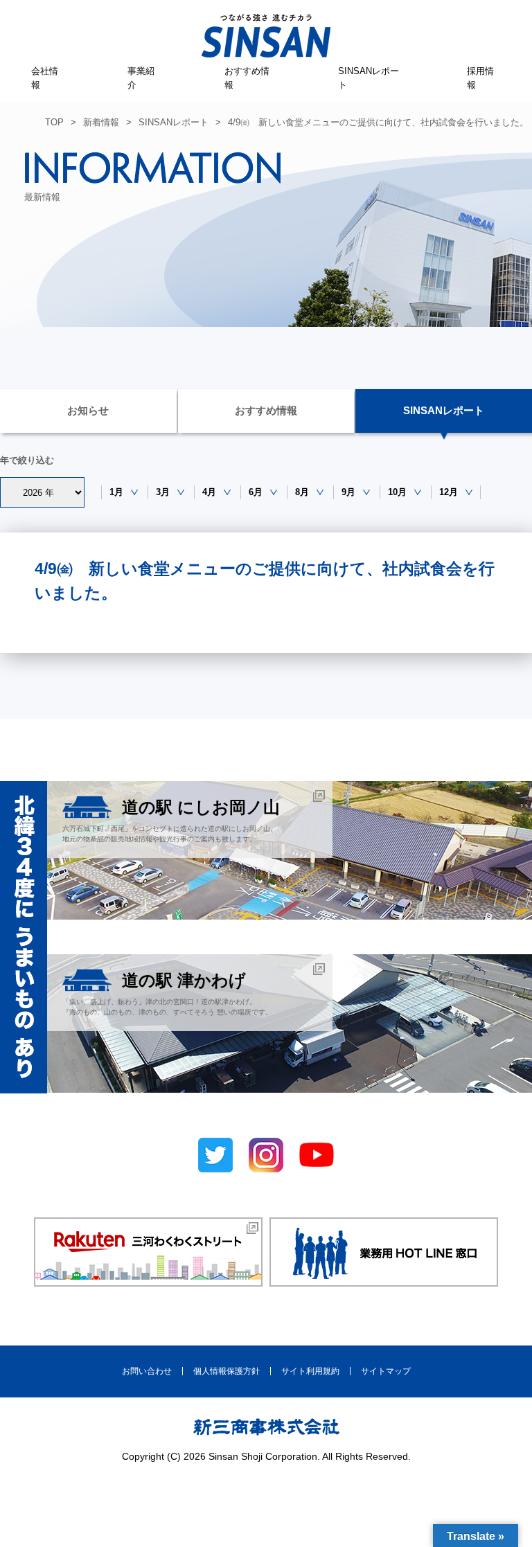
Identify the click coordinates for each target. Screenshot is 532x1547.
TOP (54, 122)
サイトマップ (386, 1371)
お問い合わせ (147, 1371)
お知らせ (88, 410)
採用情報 (480, 78)
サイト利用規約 (310, 1371)
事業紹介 (140, 78)
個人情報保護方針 (226, 1371)
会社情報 (44, 78)
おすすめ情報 (246, 78)
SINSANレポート (368, 78)
